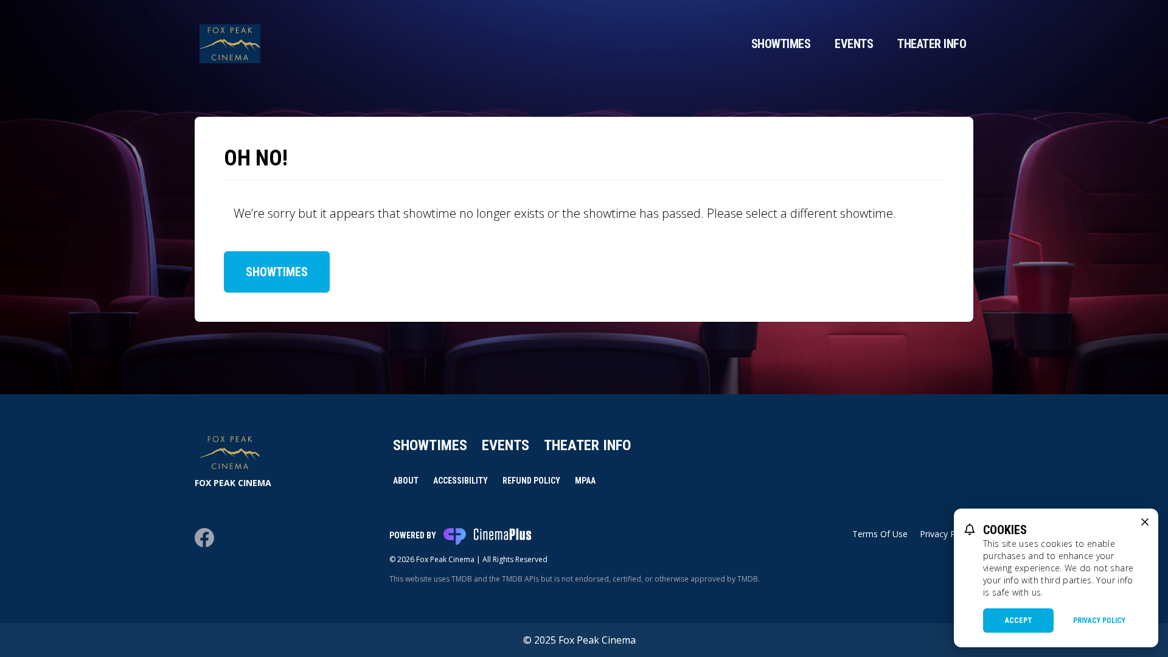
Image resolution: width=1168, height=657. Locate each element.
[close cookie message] (1145, 522)
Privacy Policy (1099, 620)
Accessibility (460, 480)
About (406, 480)
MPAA (585, 480)
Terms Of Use (880, 534)
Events (854, 43)
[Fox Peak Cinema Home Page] (230, 43)
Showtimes (781, 43)
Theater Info (931, 43)
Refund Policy (531, 480)
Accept (1018, 620)
